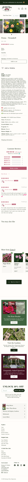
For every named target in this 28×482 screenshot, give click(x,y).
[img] (5, 178)
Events (2, 429)
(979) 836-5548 (5, 467)
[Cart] (22, 8)
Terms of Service (5, 434)
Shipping (3, 58)
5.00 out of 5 (18, 152)
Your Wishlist (4, 440)
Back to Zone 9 (15, 282)
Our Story (3, 454)
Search (23, 15)
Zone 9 (12, 250)
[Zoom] (22, 30)
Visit (14, 350)
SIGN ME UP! (19, 390)
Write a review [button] (14, 168)
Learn (14, 376)
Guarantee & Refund (6, 458)
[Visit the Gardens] (14, 334)
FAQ (2, 451)
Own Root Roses (5, 456)
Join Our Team (4, 443)
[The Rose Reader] (14, 308)
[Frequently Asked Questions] (14, 362)
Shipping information (6, 140)
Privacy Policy (4, 432)
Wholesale (3, 445)
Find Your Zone (7, 15)
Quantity (3, 52)
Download (14, 322)
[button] (5, 44)
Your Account (4, 441)
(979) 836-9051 (5, 470)
